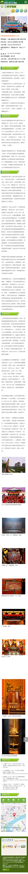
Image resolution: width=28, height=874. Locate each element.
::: (1, 857)
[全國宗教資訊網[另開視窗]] (7, 840)
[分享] (17, 10)
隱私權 (17, 857)
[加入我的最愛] (12, 10)
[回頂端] (25, 810)
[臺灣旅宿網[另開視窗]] (20, 840)
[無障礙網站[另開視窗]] (6, 869)
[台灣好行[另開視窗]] (20, 846)
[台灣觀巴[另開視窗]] (7, 846)
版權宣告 (5, 859)
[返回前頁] (25, 739)
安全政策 (22, 857)
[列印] (21, 10)
